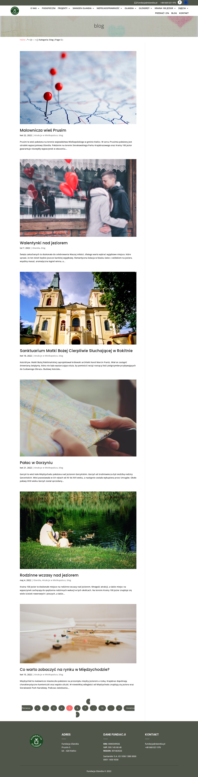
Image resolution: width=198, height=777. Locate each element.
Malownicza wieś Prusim (43, 130)
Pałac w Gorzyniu (36, 462)
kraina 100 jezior (164, 8)
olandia (129, 8)
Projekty (62, 8)
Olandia (36, 248)
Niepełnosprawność (108, 8)
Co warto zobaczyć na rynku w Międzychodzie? (64, 669)
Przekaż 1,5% (162, 13)
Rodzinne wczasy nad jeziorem (49, 575)
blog (174, 13)
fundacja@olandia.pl (145, 2)
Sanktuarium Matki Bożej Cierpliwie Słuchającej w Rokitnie (76, 350)
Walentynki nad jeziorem (44, 243)
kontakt (184, 13)
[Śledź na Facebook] (180, 2)
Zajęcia (182, 8)
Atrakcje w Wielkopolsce (46, 135)
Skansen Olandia (82, 8)
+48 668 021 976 (168, 2)
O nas (33, 8)
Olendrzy (144, 8)
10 (102, 708)
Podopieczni (49, 8)
